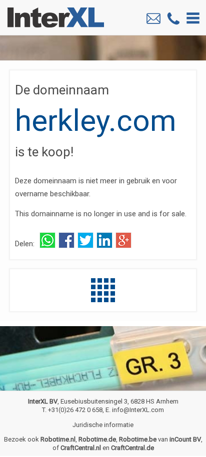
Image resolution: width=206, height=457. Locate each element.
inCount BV (185, 439)
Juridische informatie (103, 425)
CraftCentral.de (132, 448)
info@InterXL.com (138, 410)
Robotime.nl (58, 439)
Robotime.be (137, 439)
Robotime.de (97, 439)
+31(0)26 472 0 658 (75, 410)
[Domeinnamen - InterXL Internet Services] (103, 299)
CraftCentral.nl (80, 448)
